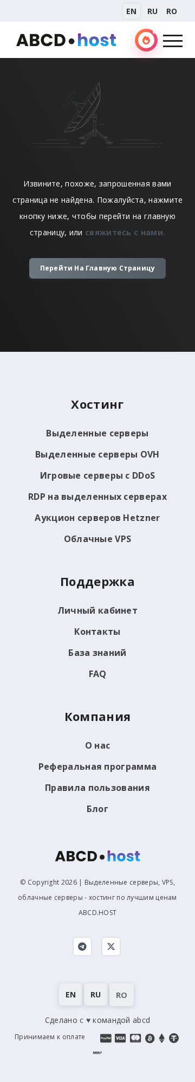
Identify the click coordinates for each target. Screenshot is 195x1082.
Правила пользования (97, 788)
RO (171, 11)
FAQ (98, 674)
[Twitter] (111, 946)
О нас (97, 745)
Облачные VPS (98, 539)
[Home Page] (66, 39)
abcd (141, 1020)
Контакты (97, 631)
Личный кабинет (97, 610)
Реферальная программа (97, 766)
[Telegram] (82, 946)
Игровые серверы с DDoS (97, 475)
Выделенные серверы (97, 433)
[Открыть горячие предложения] (146, 40)
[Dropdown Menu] (173, 40)
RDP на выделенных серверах (97, 497)
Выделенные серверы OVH (97, 454)
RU (152, 11)
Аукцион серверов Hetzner (97, 518)
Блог (97, 809)
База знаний (97, 653)
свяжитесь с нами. (125, 232)
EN (131, 11)
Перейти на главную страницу (97, 268)
